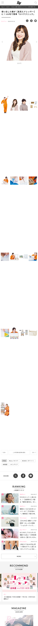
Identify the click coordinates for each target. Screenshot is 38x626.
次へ (33, 452)
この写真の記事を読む (19, 452)
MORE (19, 556)
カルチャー (8, 6)
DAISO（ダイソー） (28, 461)
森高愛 (5, 464)
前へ (4, 452)
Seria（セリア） (14, 461)
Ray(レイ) (3, 6)
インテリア (14, 464)
